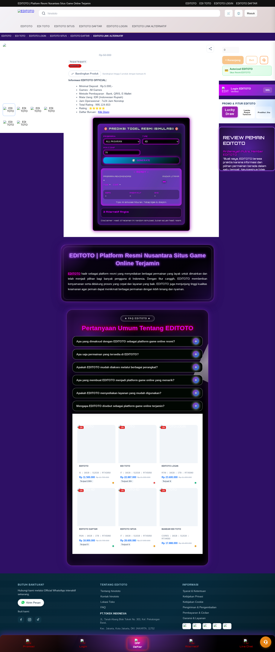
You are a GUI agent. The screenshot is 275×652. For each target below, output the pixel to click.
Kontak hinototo (109, 596)
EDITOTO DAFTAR (246, 3)
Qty (224, 45)
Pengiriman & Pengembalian (199, 607)
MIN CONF (109, 147)
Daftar (137, 646)
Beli (251, 60)
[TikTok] (38, 619)
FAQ (103, 607)
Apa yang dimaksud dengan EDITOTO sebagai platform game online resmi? (125, 341)
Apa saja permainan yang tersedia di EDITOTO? (107, 354)
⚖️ (238, 13)
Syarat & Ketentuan (194, 591)
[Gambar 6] (23, 123)
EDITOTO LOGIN (223, 3)
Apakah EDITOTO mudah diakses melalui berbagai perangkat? (117, 367)
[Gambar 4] (50, 110)
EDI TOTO (205, 3)
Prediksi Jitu (264, 112)
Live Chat (246, 646)
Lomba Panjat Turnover (247, 112)
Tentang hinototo (110, 591)
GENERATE (141, 160)
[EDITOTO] (26, 13)
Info (268, 90)
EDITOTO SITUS (64, 26)
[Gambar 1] (9, 110)
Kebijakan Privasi (193, 596)
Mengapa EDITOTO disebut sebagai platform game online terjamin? (120, 406)
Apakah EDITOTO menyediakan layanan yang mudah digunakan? (118, 393)
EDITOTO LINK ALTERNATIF (149, 26)
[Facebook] (21, 619)
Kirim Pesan (33, 602)
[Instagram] (29, 619)
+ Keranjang (233, 60)
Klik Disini (103, 112)
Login (83, 646)
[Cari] (43, 13)
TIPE (145, 136)
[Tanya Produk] (264, 60)
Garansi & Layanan (194, 618)
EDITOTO (191, 3)
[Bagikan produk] (210, 48)
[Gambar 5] (9, 123)
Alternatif (192, 646)
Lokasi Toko (107, 602)
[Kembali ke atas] (267, 633)
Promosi (28, 646)
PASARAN (109, 136)
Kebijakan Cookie (193, 602)
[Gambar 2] (23, 110)
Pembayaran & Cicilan (196, 612)
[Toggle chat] (265, 642)
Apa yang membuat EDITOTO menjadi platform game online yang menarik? (125, 380)
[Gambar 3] (36, 110)
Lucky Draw (230, 112)
